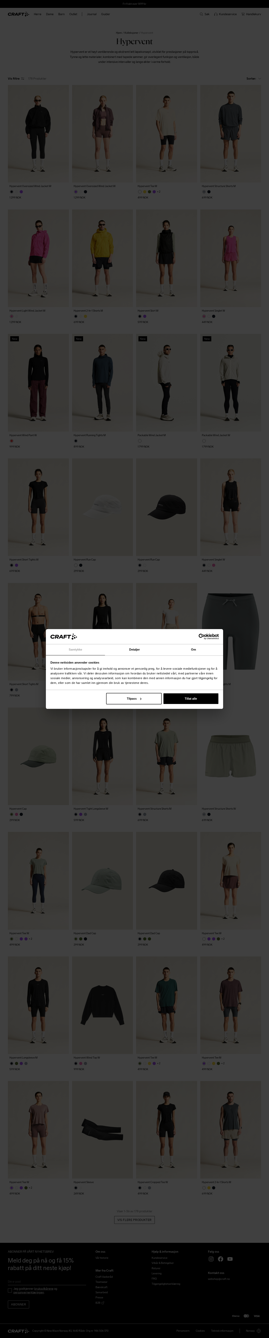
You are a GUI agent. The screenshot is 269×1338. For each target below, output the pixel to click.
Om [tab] (193, 649)
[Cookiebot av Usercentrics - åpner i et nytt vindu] (201, 637)
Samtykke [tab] (75, 649)
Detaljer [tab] (134, 649)
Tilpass (132, 698)
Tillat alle (191, 698)
